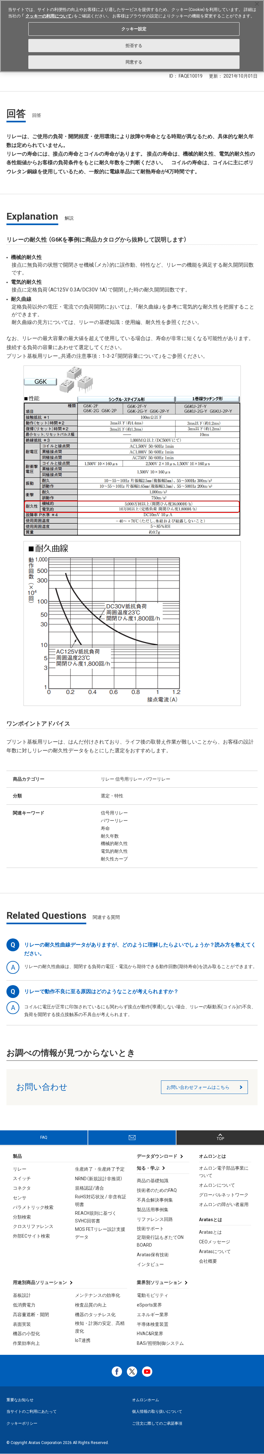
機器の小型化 (26, 1333)
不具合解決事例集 (155, 1199)
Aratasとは (210, 1232)
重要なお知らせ (19, 1400)
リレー (19, 1169)
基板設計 (22, 1295)
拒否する (134, 45)
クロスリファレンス (33, 1226)
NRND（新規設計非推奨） (99, 1178)
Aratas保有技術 (153, 1254)
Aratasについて (215, 1251)
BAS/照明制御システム (160, 1343)
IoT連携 (82, 1340)
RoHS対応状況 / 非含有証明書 (100, 1200)
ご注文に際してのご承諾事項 (157, 1423)
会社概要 (208, 1261)
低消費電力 (24, 1304)
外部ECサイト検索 (31, 1236)
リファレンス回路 (155, 1219)
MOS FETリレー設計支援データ (100, 1233)
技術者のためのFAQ (157, 1190)
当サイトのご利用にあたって (31, 1411)
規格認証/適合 (89, 1188)
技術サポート (150, 1228)
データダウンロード (157, 1156)
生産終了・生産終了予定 (100, 1169)
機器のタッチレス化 (95, 1314)
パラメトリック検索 (33, 1207)
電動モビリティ (152, 1295)
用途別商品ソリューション (40, 1282)
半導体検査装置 (152, 1324)
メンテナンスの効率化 (97, 1295)
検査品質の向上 (91, 1304)
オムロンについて (217, 1185)
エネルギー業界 (152, 1314)
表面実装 (22, 1324)
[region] (132, 36)
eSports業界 (149, 1304)
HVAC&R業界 (150, 1333)
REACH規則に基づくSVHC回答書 (96, 1217)
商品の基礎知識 (152, 1180)
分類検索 (22, 1217)
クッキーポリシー (21, 1423)
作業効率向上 (26, 1343)
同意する (134, 62)
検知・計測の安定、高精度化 (100, 1327)
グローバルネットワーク (224, 1194)
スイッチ (22, 1178)
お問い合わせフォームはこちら (198, 1087)
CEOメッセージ (214, 1241)
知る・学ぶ (148, 1168)
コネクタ (22, 1188)
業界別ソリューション (159, 1282)
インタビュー (150, 1264)
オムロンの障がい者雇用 (224, 1204)
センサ (19, 1197)
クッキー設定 (134, 28)
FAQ (43, 1137)
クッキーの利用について (48, 16)
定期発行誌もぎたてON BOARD (160, 1241)
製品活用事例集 (152, 1209)
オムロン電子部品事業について (224, 1171)
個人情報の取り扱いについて (157, 1411)
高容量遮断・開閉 (31, 1314)
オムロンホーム (145, 1400)
